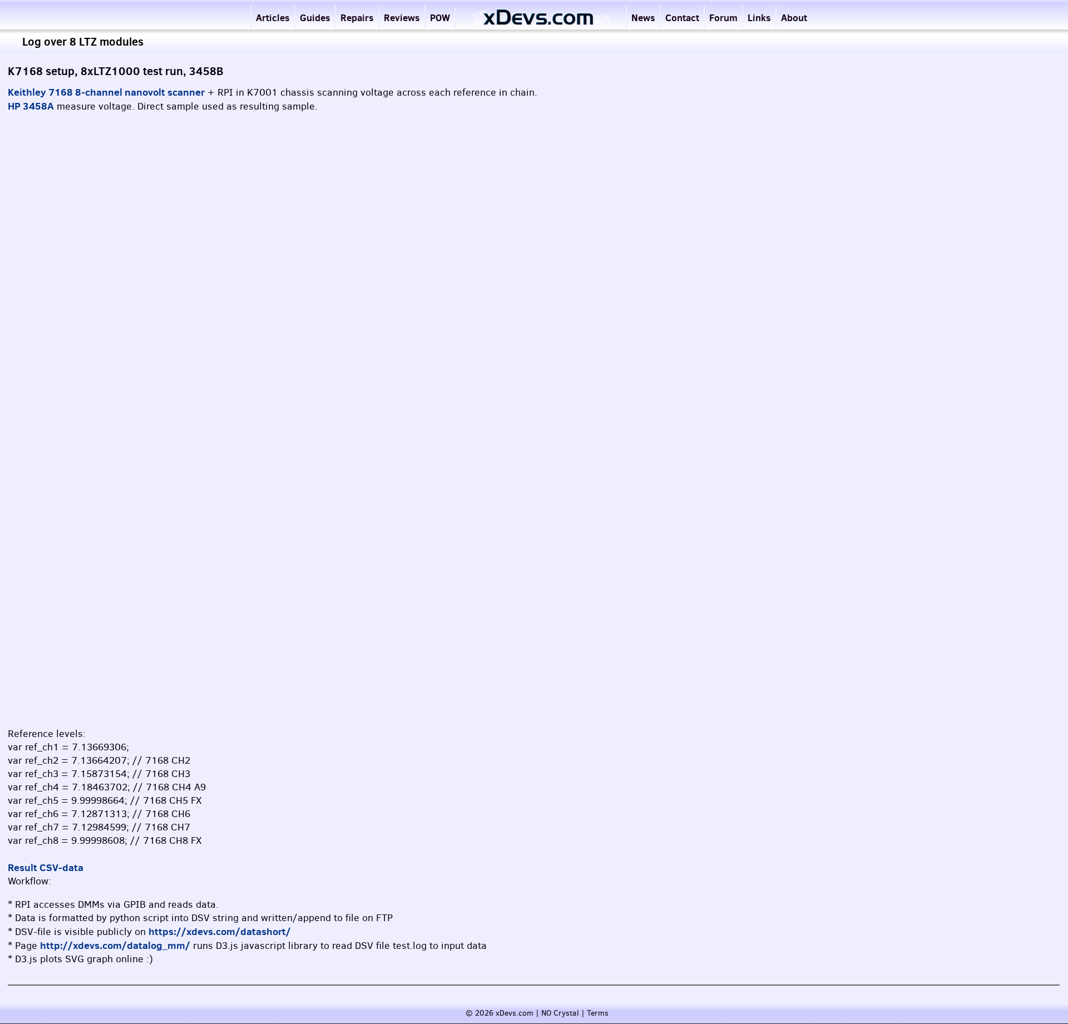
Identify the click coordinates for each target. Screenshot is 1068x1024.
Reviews (402, 17)
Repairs (357, 17)
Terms (598, 1013)
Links (759, 17)
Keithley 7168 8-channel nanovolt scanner (106, 92)
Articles (273, 17)
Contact (682, 17)
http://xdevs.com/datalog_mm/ (115, 945)
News (643, 17)
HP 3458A (31, 106)
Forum (723, 17)
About (794, 17)
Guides (315, 17)
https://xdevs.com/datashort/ (220, 931)
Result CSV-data (45, 867)
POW (440, 17)
